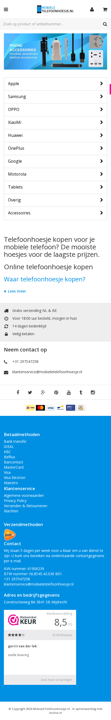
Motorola (17, 174)
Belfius (9, 456)
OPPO (13, 109)
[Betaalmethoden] (31, 407)
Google (15, 161)
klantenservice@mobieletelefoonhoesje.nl (47, 371)
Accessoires (19, 213)
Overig (14, 200)
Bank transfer (15, 441)
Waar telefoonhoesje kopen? (44, 279)
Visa (7, 472)
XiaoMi (14, 122)
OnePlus (16, 148)
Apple (13, 83)
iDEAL (9, 446)
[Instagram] (93, 392)
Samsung (17, 96)
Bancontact (13, 462)
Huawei (15, 135)
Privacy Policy (15, 500)
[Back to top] (102, 711)
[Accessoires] (55, 51)
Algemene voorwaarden (24, 495)
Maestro (11, 482)
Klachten (11, 510)
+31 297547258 (25, 361)
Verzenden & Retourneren (25, 505)
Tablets (15, 187)
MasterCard (13, 467)
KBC (7, 451)
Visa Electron (14, 477)
